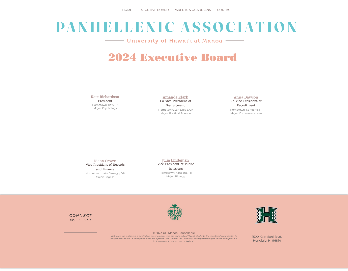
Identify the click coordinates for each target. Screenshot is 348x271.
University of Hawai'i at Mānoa (175, 41)
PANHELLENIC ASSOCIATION (177, 27)
